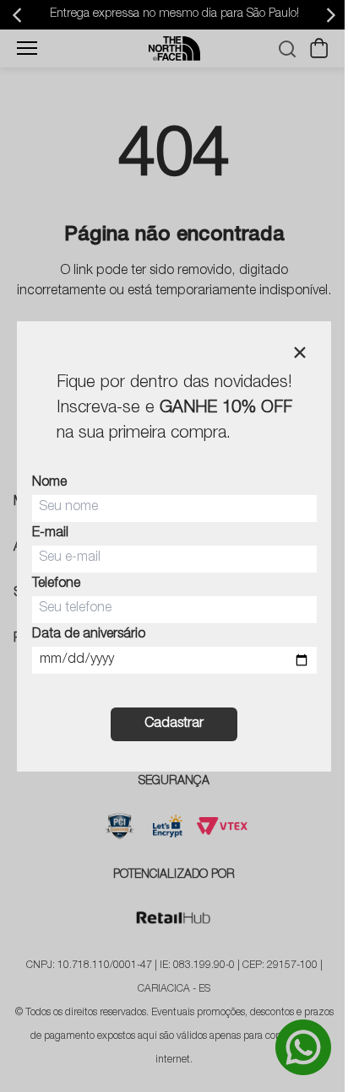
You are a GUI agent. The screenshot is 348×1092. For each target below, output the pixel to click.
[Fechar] (300, 352)
